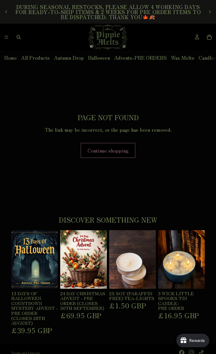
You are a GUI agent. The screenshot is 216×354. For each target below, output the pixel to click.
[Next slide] (210, 12)
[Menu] (6, 37)
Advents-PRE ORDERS (140, 57)
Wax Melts (182, 57)
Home (10, 57)
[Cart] (209, 37)
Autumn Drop (69, 57)
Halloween (99, 57)
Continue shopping (108, 150)
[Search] (18, 37)
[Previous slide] (6, 12)
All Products (35, 57)
